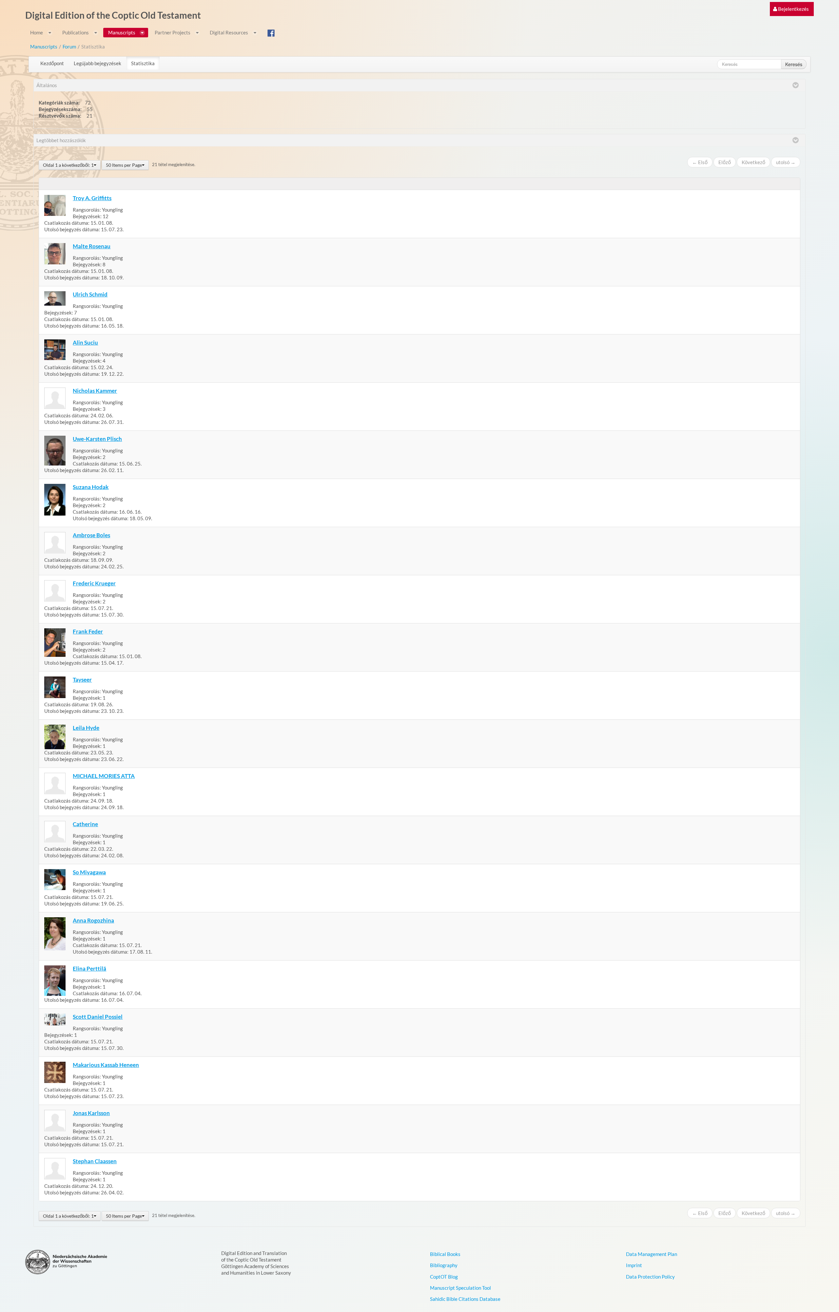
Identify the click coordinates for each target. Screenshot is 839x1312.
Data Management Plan (651, 1254)
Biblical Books (445, 1254)
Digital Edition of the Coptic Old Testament (113, 15)
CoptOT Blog (444, 1277)
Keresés (793, 64)
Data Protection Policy (650, 1277)
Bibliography (444, 1265)
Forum (69, 46)
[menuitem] (791, 9)
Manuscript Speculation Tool (460, 1288)
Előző (724, 162)
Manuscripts (43, 46)
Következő (753, 162)
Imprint (634, 1265)
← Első (700, 162)
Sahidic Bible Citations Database (465, 1299)
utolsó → (785, 162)
